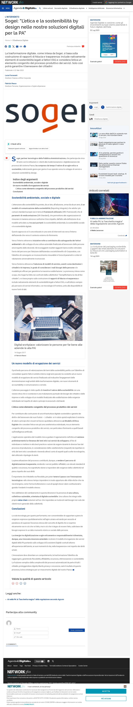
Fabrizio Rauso (11, 83)
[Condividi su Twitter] (13, 46)
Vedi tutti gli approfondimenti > (117, 182)
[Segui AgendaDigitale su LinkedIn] (48, 661)
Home (7, 40)
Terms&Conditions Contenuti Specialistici (62, 666)
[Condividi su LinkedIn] (9, 46)
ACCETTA (106, 691)
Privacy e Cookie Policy (40, 666)
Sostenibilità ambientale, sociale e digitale (30, 182)
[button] (6, 8)
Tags (21, 666)
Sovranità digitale (60, 8)
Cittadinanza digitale (20, 40)
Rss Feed (28, 666)
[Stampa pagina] (24, 46)
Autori (16, 666)
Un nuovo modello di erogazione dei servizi (31, 185)
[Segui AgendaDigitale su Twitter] (53, 661)
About (9, 666)
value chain (23, 500)
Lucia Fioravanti (11, 75)
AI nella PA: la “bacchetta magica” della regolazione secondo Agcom (35, 599)
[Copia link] (21, 46)
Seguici (38, 661)
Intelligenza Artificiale (96, 8)
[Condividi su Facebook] (5, 46)
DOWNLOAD (120, 62)
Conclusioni (18, 191)
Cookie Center (83, 666)
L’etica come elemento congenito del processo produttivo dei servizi (44, 188)
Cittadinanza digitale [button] (76, 8)
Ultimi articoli (48, 8)
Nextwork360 (12, 675)
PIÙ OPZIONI (106, 698)
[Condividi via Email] (17, 46)
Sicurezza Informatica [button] (114, 8)
